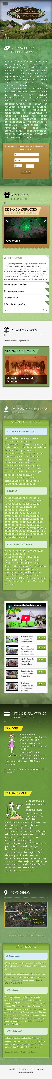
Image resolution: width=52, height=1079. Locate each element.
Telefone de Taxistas (29, 1052)
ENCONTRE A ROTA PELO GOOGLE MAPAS (26, 936)
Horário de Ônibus (11, 1052)
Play (41, 638)
